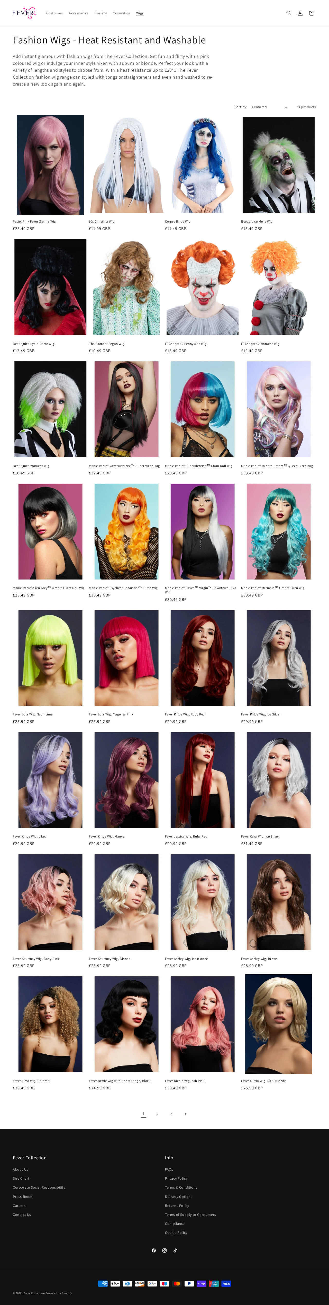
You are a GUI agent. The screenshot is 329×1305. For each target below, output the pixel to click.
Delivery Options (179, 1196)
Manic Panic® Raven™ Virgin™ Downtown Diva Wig (200, 590)
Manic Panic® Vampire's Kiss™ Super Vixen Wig (124, 466)
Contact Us (22, 1214)
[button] (289, 13)
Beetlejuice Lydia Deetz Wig (33, 344)
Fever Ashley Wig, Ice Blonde (186, 959)
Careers (19, 1205)
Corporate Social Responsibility (39, 1187)
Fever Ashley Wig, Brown (259, 959)
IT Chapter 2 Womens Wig (260, 344)
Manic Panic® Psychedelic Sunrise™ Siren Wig (123, 588)
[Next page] (185, 1114)
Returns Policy (177, 1205)
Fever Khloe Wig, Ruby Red (185, 714)
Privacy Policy (176, 1178)
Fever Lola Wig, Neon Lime (33, 714)
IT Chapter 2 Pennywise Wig (186, 344)
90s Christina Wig (102, 221)
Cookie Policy (176, 1232)
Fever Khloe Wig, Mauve (106, 836)
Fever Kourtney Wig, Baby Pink (36, 959)
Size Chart (21, 1178)
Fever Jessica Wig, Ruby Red (186, 836)
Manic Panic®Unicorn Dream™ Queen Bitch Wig (277, 466)
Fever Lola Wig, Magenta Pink (111, 714)
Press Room (23, 1196)
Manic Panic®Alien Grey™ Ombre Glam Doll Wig (49, 588)
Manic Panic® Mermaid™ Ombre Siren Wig (273, 588)
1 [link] (144, 1113)
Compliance (175, 1223)
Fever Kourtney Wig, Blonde (110, 959)
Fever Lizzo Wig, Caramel (31, 1081)
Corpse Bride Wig (178, 221)
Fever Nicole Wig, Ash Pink (185, 1081)
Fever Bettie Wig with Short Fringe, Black (120, 1081)
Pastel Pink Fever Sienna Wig (34, 221)
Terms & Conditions (181, 1187)
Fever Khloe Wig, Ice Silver (260, 714)
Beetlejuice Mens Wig (257, 221)
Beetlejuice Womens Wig (31, 466)
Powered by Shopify (59, 1293)
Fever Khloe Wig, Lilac (29, 836)
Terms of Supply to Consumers (190, 1214)
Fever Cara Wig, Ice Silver (260, 836)
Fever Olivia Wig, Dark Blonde (263, 1081)
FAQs (169, 1169)
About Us (20, 1169)
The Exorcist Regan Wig (106, 344)
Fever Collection (34, 1293)
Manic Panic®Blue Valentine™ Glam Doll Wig (199, 466)
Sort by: (241, 107)
